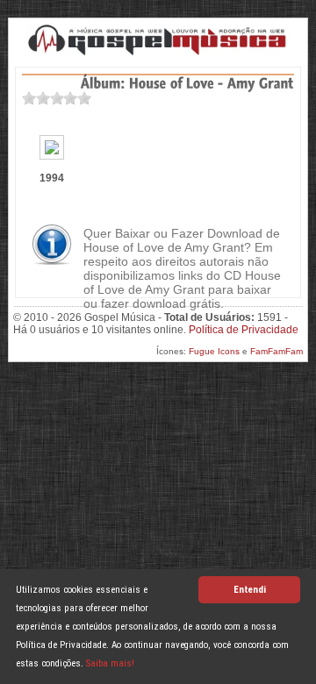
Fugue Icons (214, 351)
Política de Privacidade (243, 330)
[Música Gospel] (158, 39)
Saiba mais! (110, 663)
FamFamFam (276, 351)
